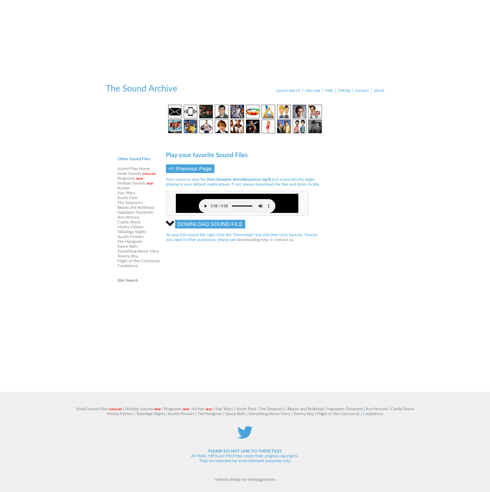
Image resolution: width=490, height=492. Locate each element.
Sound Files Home (133, 169)
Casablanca (127, 266)
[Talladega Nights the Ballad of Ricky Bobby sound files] (206, 132)
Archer (123, 188)
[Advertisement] (245, 36)
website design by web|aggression (245, 479)
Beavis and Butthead (135, 207)
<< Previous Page (190, 168)
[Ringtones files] (190, 117)
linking (344, 90)
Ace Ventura (128, 217)
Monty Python (130, 227)
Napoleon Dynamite (135, 212)
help (329, 90)
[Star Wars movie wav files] (237, 117)
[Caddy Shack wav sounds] (175, 132)
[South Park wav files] (253, 117)
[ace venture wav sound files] (315, 117)
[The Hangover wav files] (237, 132)
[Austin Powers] (221, 132)
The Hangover (129, 241)
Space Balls (127, 246)
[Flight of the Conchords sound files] (299, 132)
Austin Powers (130, 237)
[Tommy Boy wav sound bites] (284, 132)
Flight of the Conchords (138, 261)
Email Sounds (129, 173)
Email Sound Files (92, 409)
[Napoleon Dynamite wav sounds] (299, 117)
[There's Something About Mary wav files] (268, 132)
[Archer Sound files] (221, 117)
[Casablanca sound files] (315, 132)
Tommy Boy (127, 256)
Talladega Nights (131, 232)
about (379, 90)
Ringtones (126, 178)
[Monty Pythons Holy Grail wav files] (190, 132)
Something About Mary (138, 251)
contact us (283, 240)
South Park (127, 198)
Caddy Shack (129, 222)
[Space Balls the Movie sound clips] (253, 132)
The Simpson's (130, 203)
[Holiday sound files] (206, 117)
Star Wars (126, 193)
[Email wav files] (175, 117)
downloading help (252, 240)
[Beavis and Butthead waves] (284, 117)
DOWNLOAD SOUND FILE (210, 224)
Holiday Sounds (131, 183)
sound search (288, 90)
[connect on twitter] (245, 437)
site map (312, 90)
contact (362, 90)
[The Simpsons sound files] (268, 117)
